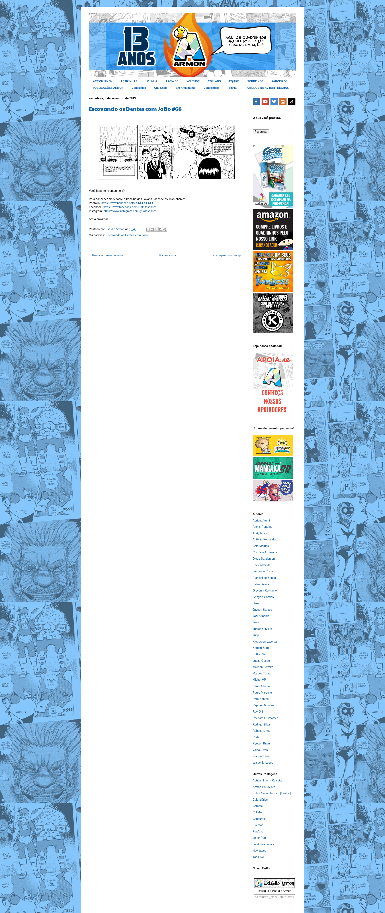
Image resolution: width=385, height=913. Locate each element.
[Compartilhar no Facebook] (160, 229)
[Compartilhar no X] (156, 229)
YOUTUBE (193, 81)
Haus (256, 603)
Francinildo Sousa (264, 577)
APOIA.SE (172, 81)
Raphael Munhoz (263, 705)
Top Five (258, 857)
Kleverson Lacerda (265, 641)
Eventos (258, 825)
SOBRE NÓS (255, 81)
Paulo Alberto (261, 686)
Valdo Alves (260, 750)
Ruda (256, 737)
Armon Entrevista (264, 787)
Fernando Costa (263, 571)
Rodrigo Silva (261, 724)
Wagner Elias (261, 756)
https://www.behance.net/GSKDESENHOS (128, 203)
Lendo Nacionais (263, 844)
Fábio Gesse (261, 584)
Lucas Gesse (261, 660)
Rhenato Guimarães (265, 718)
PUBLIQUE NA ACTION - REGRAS (267, 87)
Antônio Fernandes (265, 539)
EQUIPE (234, 81)
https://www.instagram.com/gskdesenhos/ (131, 211)
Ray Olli (258, 711)
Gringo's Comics (263, 597)
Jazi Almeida (261, 616)
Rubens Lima (261, 730)
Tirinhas (232, 87)
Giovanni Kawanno (265, 590)
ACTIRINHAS (129, 81)
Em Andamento (185, 87)
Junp (256, 635)
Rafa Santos (261, 699)
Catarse (258, 806)
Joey (256, 622)
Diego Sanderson (264, 558)
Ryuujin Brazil (261, 743)
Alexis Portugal (262, 526)
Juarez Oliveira (262, 629)
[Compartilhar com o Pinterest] (165, 229)
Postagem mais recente (107, 255)
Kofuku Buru (261, 647)
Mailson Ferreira (263, 667)
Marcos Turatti (262, 673)
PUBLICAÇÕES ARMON (108, 87)
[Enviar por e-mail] (148, 229)
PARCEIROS (279, 81)
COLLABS (214, 81)
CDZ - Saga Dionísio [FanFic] (272, 793)
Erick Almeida (261, 565)
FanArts (258, 831)
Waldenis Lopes (263, 762)
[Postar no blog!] (152, 229)
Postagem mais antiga (227, 255)
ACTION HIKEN (102, 81)
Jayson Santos (262, 609)
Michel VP (259, 679)
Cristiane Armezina (265, 552)
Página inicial (167, 255)
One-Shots (161, 87)
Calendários (260, 799)
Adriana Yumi (261, 520)
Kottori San (260, 654)
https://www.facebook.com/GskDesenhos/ (130, 207)
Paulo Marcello (262, 692)
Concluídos (139, 87)
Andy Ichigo (260, 533)
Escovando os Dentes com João (127, 235)
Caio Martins (261, 546)
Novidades (259, 850)
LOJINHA (151, 81)
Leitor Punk (260, 837)
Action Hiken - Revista (267, 780)
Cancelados (211, 87)
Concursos (259, 818)
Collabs (257, 812)
